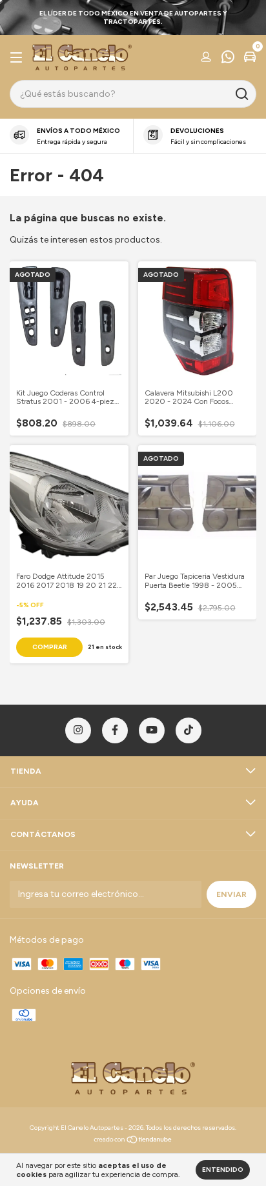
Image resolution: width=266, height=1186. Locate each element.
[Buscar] (241, 94)
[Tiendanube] (133, 1141)
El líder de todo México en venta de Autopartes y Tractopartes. (133, 17)
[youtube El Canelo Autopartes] (152, 730)
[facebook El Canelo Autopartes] (115, 730)
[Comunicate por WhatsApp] (228, 59)
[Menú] (18, 58)
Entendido (222, 1169)
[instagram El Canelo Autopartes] (78, 730)
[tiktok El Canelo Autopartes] (188, 730)
